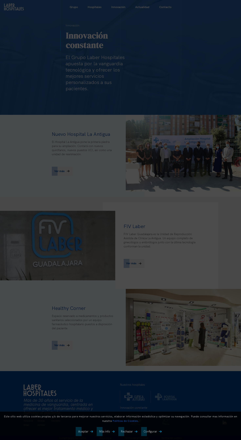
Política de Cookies (125, 420)
